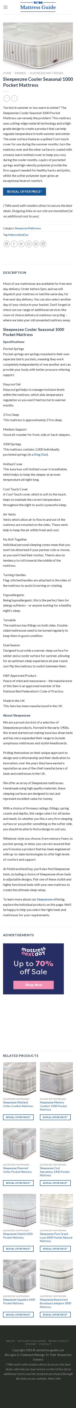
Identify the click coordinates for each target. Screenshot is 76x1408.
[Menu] (5, 7)
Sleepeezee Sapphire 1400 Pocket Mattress (19, 1301)
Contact (45, 1344)
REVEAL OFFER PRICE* (24, 191)
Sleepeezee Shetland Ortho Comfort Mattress (18, 1104)
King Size (40, 454)
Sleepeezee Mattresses (46, 73)
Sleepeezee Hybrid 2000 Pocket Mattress (18, 1235)
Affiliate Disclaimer (32, 1340)
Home (7, 73)
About (10, 1340)
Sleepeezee (44, 899)
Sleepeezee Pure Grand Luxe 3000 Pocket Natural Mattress (56, 1237)
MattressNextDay (18, 234)
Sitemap (31, 1344)
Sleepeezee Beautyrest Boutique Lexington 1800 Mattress (55, 1303)
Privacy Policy (58, 1340)
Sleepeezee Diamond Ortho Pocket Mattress (17, 1169)
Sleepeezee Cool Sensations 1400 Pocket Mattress (55, 1171)
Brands (20, 73)
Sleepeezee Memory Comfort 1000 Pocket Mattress (53, 1106)
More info (54, 1378)
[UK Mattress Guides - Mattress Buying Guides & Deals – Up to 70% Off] (38, 7)
